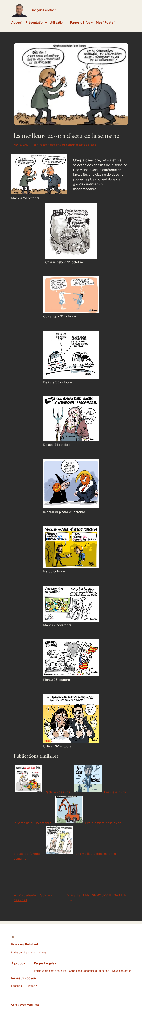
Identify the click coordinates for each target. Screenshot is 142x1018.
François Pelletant (43, 10)
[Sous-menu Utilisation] (66, 22)
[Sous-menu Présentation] (46, 22)
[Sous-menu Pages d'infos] (92, 22)
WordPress (32, 1004)
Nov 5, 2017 (21, 144)
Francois (43, 144)
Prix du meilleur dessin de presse (76, 144)
